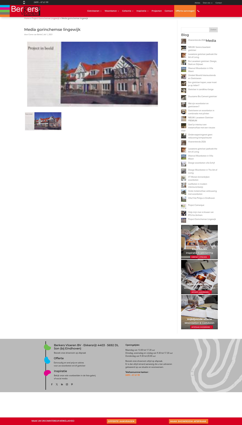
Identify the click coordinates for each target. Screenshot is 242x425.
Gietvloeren (93, 11)
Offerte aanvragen (185, 11)
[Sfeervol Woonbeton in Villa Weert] (183, 70)
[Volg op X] (57, 384)
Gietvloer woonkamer (73, 413)
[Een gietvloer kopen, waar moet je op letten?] (183, 84)
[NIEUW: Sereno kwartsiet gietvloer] (183, 49)
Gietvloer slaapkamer (73, 416)
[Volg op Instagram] (67, 384)
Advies (197, 3)
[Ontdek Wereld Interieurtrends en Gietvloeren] (183, 77)
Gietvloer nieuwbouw (73, 407)
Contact (219, 3)
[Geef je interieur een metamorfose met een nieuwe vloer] (183, 126)
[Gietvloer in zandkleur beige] (183, 91)
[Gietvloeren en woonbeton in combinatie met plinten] (183, 112)
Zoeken (213, 30)
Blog (123, 407)
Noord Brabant (24, 416)
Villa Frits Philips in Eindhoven (201, 198)
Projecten (157, 11)
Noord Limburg (39, 416)
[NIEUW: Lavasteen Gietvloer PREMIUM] (183, 119)
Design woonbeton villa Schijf (201, 163)
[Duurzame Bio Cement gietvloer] (183, 98)
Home (27, 18)
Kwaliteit (180, 406)
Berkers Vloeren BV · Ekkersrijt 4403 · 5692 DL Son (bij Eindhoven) (86, 346)
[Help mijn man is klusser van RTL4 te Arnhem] (183, 214)
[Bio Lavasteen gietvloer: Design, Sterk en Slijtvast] (183, 63)
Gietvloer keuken (72, 410)
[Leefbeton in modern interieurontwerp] (183, 186)
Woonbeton (111, 11)
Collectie (126, 11)
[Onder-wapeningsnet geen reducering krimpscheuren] (183, 136)
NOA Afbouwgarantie (185, 409)
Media (123, 410)
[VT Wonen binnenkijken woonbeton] (183, 179)
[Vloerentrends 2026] (183, 42)
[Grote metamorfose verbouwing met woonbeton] (183, 193)
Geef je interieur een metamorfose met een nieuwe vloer (198, 128)
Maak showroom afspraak (188, 421)
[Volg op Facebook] (52, 384)
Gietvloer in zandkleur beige (201, 90)
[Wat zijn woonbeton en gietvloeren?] (183, 105)
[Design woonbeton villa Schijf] (183, 164)
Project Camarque (196, 205)
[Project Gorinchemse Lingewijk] (183, 221)
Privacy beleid (182, 415)
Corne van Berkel (35, 34)
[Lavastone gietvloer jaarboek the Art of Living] (183, 56)
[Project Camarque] (183, 207)
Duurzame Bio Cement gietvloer (202, 97)
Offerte (59, 358)
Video (123, 413)
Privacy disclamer (183, 412)
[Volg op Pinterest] (72, 384)
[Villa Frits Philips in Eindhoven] (183, 200)
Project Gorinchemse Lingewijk (45, 18)
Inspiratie (141, 11)
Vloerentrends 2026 (197, 40)
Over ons (206, 3)
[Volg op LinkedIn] (62, 384)
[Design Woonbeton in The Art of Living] (183, 172)
